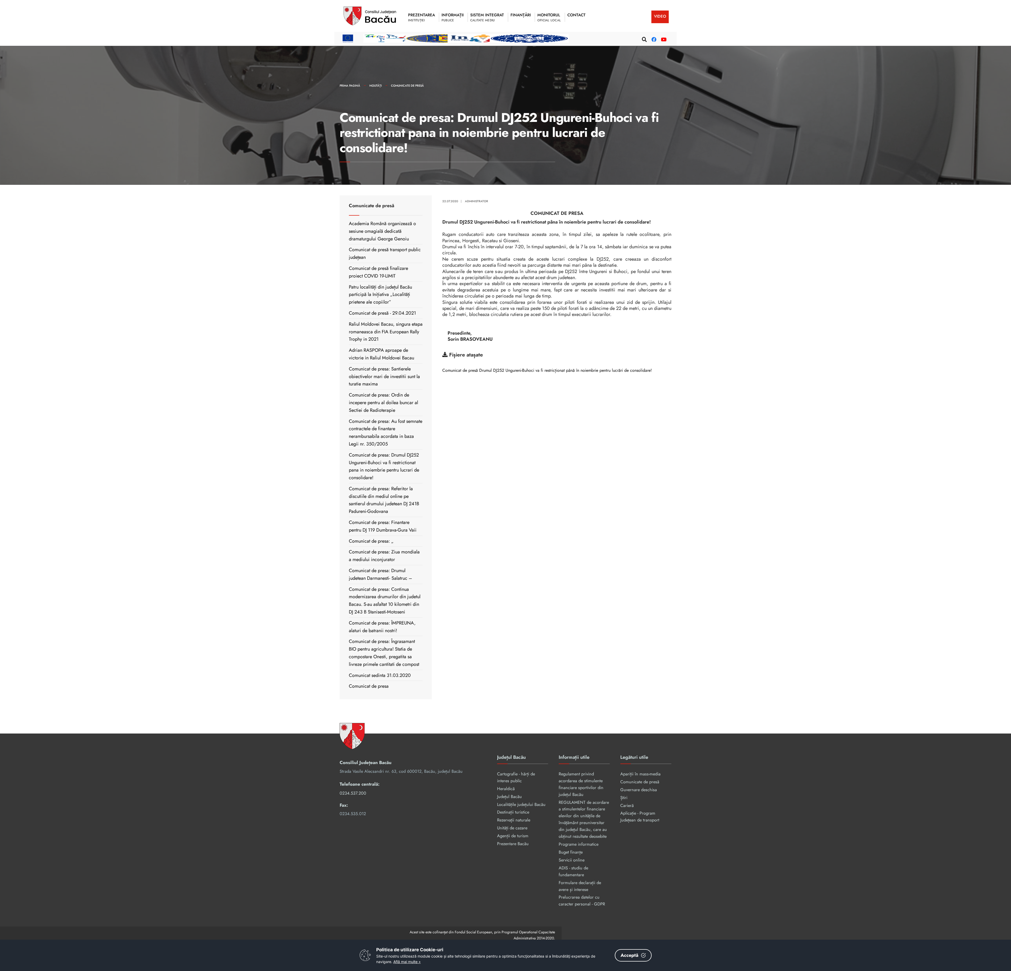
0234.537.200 (353, 793)
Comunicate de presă (407, 85)
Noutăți (375, 85)
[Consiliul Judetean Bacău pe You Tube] (662, 38)
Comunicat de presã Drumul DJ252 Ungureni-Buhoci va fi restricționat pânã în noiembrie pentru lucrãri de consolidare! (547, 370)
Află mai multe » (407, 961)
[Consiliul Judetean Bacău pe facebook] (653, 38)
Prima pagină (350, 85)
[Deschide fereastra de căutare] (643, 38)
